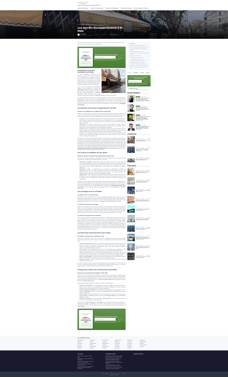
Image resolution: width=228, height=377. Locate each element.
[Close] (135, 179)
